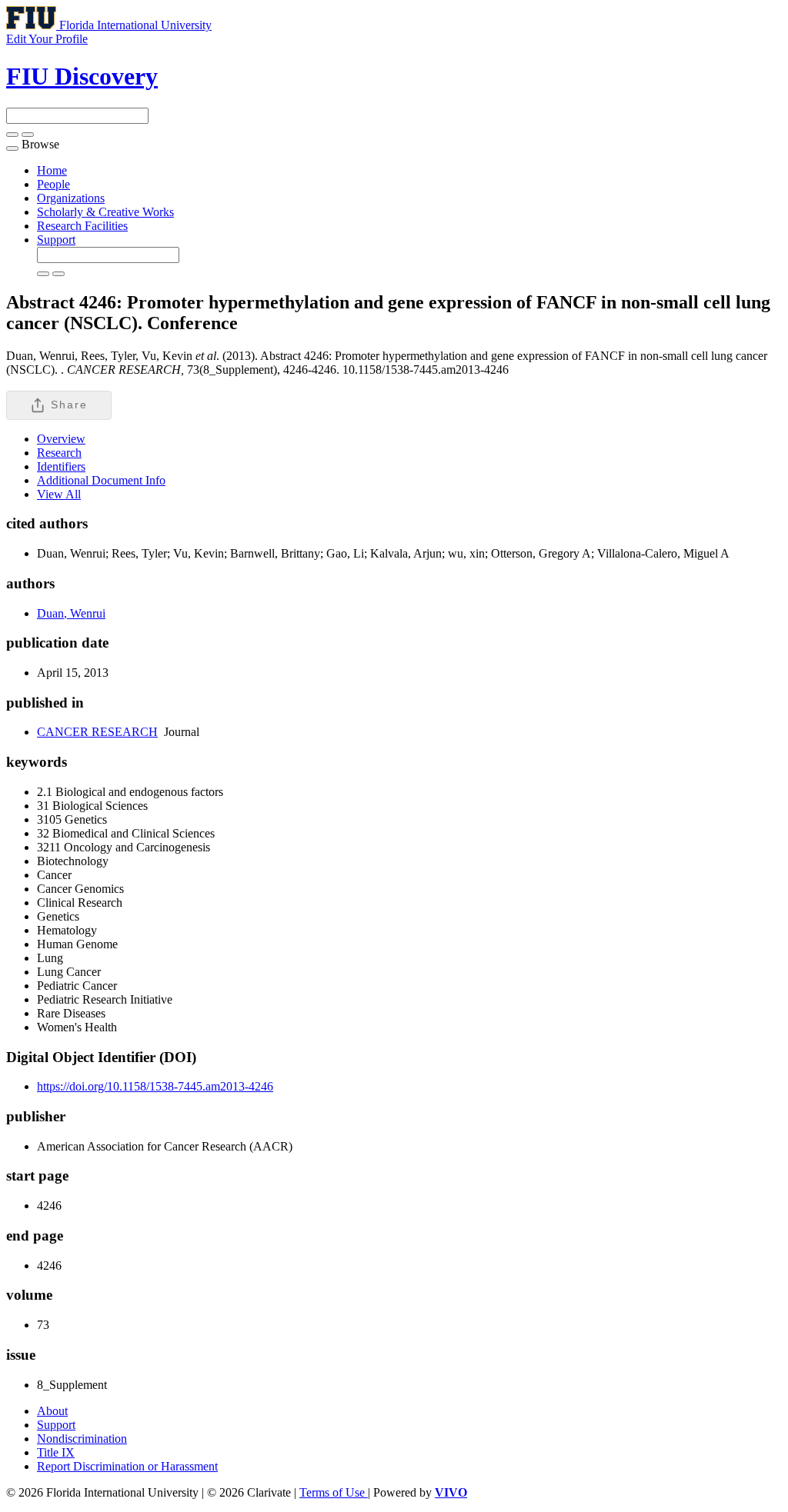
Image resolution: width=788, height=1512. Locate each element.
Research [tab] (59, 452)
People (53, 184)
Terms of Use (333, 1492)
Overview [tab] (61, 438)
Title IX (56, 1452)
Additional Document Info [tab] (101, 480)
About (52, 1410)
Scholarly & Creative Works (105, 211)
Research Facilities (82, 225)
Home (52, 170)
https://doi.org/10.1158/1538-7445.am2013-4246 (155, 1086)
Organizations (71, 198)
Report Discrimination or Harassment (127, 1466)
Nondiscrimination (82, 1438)
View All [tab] (59, 494)
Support (56, 239)
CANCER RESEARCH (97, 731)
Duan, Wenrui (71, 613)
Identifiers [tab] (61, 466)
